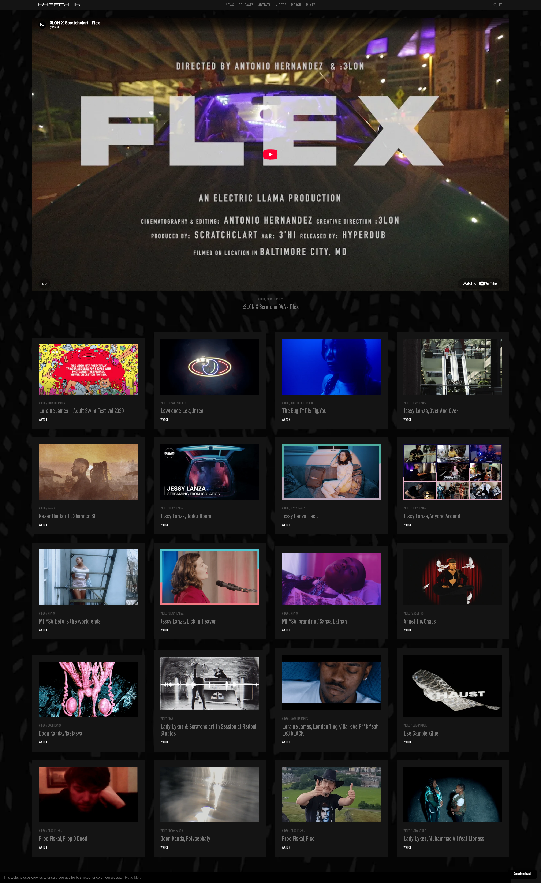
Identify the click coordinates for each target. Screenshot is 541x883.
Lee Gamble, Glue (420, 734)
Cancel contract (522, 874)
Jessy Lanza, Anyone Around (431, 517)
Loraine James (56, 403)
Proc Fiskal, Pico (298, 839)
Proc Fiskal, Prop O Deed (63, 839)
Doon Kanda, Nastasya (60, 734)
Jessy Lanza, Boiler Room (185, 517)
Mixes (310, 5)
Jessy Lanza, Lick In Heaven (188, 622)
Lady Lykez (419, 831)
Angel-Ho (418, 614)
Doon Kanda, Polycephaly (185, 839)
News (230, 5)
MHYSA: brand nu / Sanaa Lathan (314, 622)
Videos (281, 5)
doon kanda (54, 725)
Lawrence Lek (177, 403)
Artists (264, 5)
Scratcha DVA (275, 299)
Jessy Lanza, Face (300, 517)
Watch (43, 420)
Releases (246, 5)
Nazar (51, 508)
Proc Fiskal (55, 831)
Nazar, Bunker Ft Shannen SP (67, 517)
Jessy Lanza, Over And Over (430, 411)
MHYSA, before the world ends (69, 622)
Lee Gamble (419, 725)
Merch (296, 5)
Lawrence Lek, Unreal (182, 411)
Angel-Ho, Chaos (419, 622)
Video (261, 299)
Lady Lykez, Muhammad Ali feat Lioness (443, 839)
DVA (171, 719)
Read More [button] (133, 877)
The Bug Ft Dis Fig (302, 403)
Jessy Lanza (419, 403)
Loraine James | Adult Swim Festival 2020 (81, 411)
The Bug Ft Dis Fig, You (304, 411)
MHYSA (51, 614)
